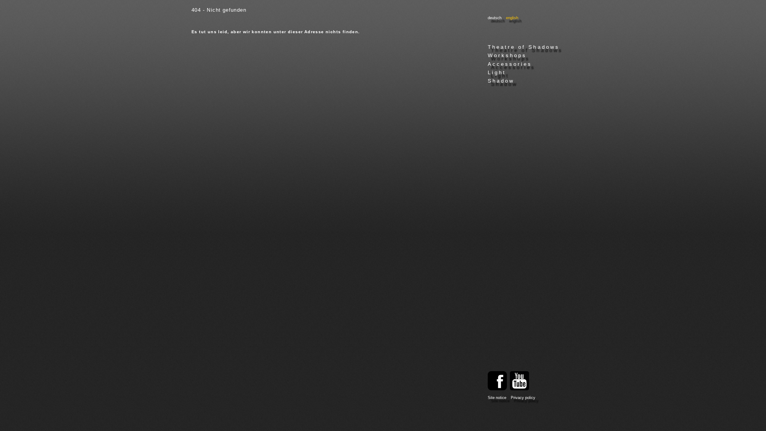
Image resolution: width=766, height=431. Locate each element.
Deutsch (494, 18)
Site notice (497, 398)
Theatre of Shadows (524, 47)
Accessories (510, 64)
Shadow (501, 81)
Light (497, 72)
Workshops (507, 55)
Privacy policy (523, 398)
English (512, 18)
